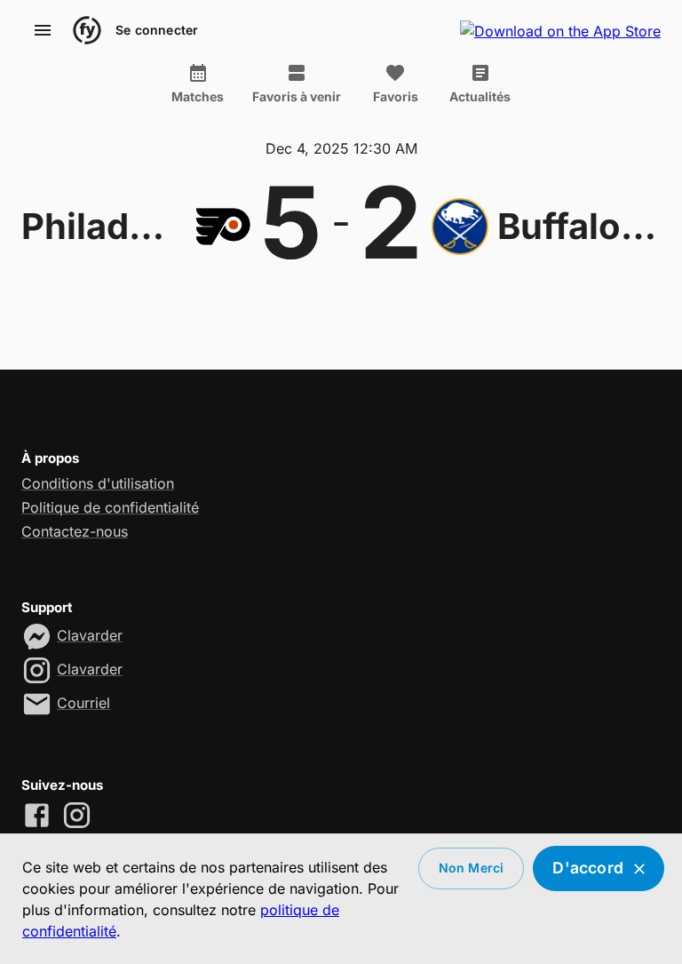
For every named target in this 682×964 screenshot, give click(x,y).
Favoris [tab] (395, 96)
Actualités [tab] (480, 96)
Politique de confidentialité (110, 507)
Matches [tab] (197, 96)
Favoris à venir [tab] (296, 96)
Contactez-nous (74, 531)
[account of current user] (42, 30)
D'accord (587, 867)
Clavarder (90, 635)
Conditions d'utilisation (97, 483)
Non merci (471, 867)
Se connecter (156, 29)
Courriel (83, 703)
